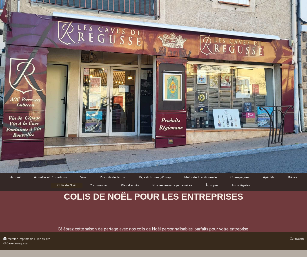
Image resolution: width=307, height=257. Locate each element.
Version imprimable (20, 239)
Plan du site (43, 239)
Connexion (297, 238)
